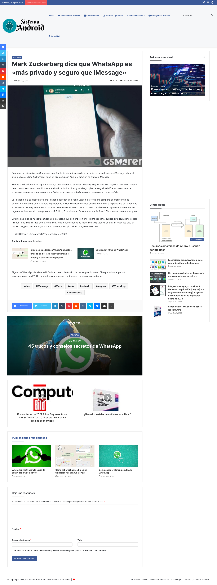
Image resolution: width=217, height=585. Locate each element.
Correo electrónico (21, 540)
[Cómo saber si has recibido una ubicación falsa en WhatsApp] (74, 456)
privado (85, 286)
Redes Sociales (135, 15)
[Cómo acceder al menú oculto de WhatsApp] (118, 456)
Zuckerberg (75, 292)
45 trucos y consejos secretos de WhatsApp (75, 346)
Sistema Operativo (114, 15)
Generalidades (92, 15)
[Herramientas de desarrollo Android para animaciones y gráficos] (158, 277)
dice (27, 286)
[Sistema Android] (23, 25)
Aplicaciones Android (70, 15)
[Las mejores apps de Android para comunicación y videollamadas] (158, 264)
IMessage (43, 286)
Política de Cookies (140, 579)
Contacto (187, 579)
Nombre (16, 529)
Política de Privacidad (159, 579)
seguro (102, 286)
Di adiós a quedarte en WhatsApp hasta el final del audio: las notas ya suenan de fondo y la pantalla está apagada (51, 254)
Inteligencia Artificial (160, 15)
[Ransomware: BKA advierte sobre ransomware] (158, 311)
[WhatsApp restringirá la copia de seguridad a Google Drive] (31, 456)
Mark (59, 286)
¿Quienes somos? (200, 579)
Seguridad (55, 36)
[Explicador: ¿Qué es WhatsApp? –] (86, 253)
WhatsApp (17, 57)
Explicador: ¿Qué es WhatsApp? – (113, 250)
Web (80, 540)
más (71, 286)
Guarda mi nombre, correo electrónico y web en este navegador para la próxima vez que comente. (60, 550)
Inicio (51, 15)
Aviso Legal (176, 579)
